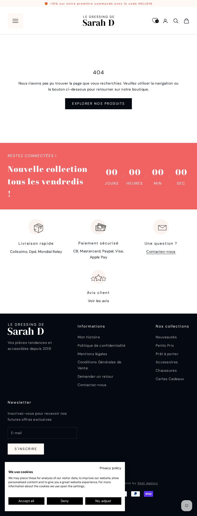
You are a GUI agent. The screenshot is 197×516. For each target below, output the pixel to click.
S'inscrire (26, 449)
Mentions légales (92, 354)
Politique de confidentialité (101, 345)
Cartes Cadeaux (170, 378)
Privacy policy (110, 468)
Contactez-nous (160, 251)
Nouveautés (166, 337)
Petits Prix (165, 345)
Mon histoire (89, 337)
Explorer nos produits (98, 103)
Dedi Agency (148, 483)
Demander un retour (95, 376)
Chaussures (166, 370)
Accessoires (167, 362)
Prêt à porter (167, 354)
